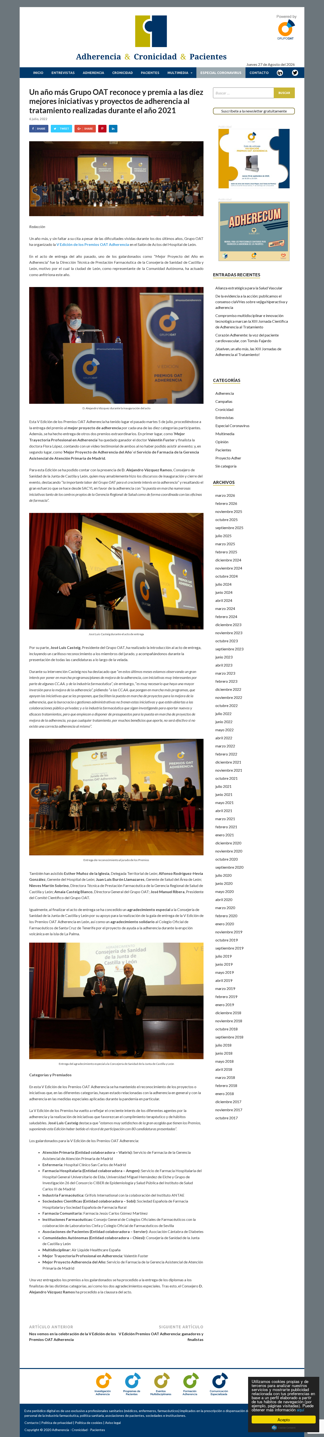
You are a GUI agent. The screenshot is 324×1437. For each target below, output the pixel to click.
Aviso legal (113, 1423)
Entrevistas (63, 73)
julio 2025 (223, 535)
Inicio (38, 73)
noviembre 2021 (228, 770)
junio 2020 (223, 883)
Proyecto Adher (228, 458)
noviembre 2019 (228, 932)
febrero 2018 (226, 1085)
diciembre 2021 (228, 762)
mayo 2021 (224, 802)
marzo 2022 (225, 746)
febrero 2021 (226, 826)
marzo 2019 (225, 988)
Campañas (223, 401)
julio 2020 (223, 875)
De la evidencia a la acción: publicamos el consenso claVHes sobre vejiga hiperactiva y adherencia (251, 302)
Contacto (259, 73)
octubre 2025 (226, 519)
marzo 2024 (225, 608)
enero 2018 (224, 1093)
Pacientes (150, 73)
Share (41, 128)
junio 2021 (223, 794)
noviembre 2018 (228, 1020)
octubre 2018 (226, 1029)
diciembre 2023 (228, 624)
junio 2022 (223, 721)
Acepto (284, 1419)
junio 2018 (223, 1053)
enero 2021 (224, 835)
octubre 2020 (226, 859)
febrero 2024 (226, 616)
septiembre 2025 (229, 527)
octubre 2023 (226, 640)
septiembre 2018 (229, 1037)
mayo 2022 (224, 729)
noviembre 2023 (228, 632)
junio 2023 (223, 657)
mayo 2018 (224, 1061)
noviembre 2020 (228, 851)
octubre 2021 (226, 778)
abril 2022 (223, 738)
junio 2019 (223, 964)
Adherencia (93, 73)
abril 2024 (223, 600)
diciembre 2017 (228, 1101)
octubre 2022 (226, 705)
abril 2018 (223, 1069)
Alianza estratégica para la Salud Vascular (248, 288)
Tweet (64, 128)
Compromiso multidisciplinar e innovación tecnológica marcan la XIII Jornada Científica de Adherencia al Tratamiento (251, 321)
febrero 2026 (226, 503)
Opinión (221, 441)
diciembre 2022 (228, 689)
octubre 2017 (226, 1118)
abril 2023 (223, 665)
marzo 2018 (225, 1077)
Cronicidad (122, 73)
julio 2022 (223, 713)
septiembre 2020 (229, 867)
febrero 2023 (226, 681)
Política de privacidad (56, 1423)
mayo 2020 (224, 891)
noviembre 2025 (228, 511)
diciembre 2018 (228, 1012)
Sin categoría (225, 466)
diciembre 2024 (228, 560)
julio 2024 (223, 584)
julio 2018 (223, 1045)
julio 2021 (223, 786)
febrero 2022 (226, 754)
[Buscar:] (254, 93)
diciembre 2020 (228, 843)
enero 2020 (224, 923)
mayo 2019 (224, 972)
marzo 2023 (225, 673)
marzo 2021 (225, 818)
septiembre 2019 (229, 948)
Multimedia (177, 73)
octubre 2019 (226, 940)
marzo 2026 (225, 495)
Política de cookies (88, 1423)
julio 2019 (223, 956)
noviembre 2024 (228, 568)
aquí (300, 1410)
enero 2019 (224, 1004)
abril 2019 (223, 980)
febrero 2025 (226, 552)
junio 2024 (223, 592)
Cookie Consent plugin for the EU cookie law (284, 1427)
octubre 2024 (226, 576)
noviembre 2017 (228, 1109)
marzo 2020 (225, 907)
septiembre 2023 (229, 649)
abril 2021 (223, 810)
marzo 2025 (225, 543)
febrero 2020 (226, 915)
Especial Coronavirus (220, 73)
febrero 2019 (226, 996)
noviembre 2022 (228, 697)
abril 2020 (223, 899)
